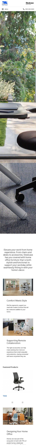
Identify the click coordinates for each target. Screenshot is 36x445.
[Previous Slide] (12, 402)
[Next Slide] (22, 402)
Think (5, 396)
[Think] (18, 382)
